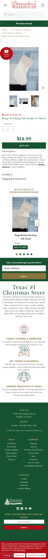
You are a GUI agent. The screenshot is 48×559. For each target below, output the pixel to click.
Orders (24, 479)
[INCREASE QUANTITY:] (12, 128)
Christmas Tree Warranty (33, 449)
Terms (33, 456)
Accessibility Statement (33, 465)
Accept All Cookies (36, 555)
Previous (10, 222)
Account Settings (24, 488)
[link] (18, 508)
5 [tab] (31, 254)
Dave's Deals (12, 456)
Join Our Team (33, 462)
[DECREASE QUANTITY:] (4, 128)
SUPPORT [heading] (33, 439)
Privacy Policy (33, 453)
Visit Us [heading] (24, 410)
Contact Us (33, 459)
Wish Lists (24, 485)
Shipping (33, 443)
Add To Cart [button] (20, 247)
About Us (11, 459)
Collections (11, 443)
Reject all (19, 555)
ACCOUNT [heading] (24, 475)
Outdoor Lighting (11, 449)
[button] (5, 5)
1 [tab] (16, 254)
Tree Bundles (11, 446)
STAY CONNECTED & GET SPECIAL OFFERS (24, 516)
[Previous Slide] (3, 23)
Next (36, 222)
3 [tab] (24, 254)
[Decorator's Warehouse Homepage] (24, 501)
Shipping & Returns (13, 179)
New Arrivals (26, 23)
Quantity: (8, 124)
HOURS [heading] (24, 421)
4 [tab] (28, 254)
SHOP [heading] (12, 439)
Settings (7, 555)
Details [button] (6, 174)
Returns (33, 446)
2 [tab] (20, 254)
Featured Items (11, 453)
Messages (24, 482)
